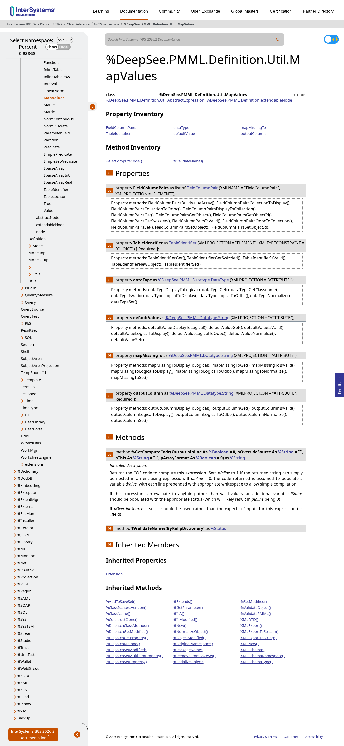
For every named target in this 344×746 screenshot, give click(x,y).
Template (33, 379)
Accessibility (314, 737)
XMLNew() (249, 643)
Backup (23, 717)
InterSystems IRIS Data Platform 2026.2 (34, 24)
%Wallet (24, 661)
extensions (34, 464)
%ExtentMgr (28, 499)
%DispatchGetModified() (127, 631)
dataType (181, 127)
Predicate (52, 147)
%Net (21, 562)
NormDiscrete (56, 125)
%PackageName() (188, 649)
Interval (50, 83)
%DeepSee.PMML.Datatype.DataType (193, 280)
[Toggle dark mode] (331, 39)
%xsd (21, 710)
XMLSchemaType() (256, 661)
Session (27, 344)
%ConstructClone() (122, 619)
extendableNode (50, 224)
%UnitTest (26, 654)
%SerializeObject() (188, 661)
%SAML (23, 598)
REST (29, 323)
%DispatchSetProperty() (126, 661)
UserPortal (34, 428)
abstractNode (47, 217)
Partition (51, 139)
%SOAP (23, 605)
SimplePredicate (58, 154)
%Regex (24, 590)
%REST (23, 583)
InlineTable (53, 69)
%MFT (22, 548)
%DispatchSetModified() (126, 649)
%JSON (23, 534)
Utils (36, 273)
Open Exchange (205, 11)
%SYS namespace (106, 24)
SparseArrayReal (58, 182)
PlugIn (30, 287)
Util (173, 24)
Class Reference (78, 24)
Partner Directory (318, 11)
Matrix (49, 111)
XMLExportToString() (258, 637)
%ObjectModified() (189, 637)
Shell (25, 351)
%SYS (21, 619)
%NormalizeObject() (190, 631)
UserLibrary (35, 421)
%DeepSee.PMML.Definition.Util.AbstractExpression (155, 100)
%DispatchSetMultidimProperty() (134, 655)
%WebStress (28, 668)
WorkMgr (29, 450)
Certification (281, 11)
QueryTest (30, 316)
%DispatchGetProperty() (127, 637)
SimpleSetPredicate (60, 161)
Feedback (339, 383)
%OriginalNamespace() (193, 643)
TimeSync (29, 407)
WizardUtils (31, 442)
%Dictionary (27, 471)
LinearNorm (54, 90)
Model (38, 245)
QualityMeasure (39, 294)
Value (48, 210)
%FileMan (25, 513)
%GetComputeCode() (124, 160)
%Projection (27, 576)
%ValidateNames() (189, 160)
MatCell (50, 104)
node (40, 231)
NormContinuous (59, 118)
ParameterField (57, 132)
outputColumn (253, 133)
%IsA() (178, 613)
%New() (180, 625)
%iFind (23, 696)
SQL (28, 337)
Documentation (134, 11)
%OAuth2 (25, 569)
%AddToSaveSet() (121, 601)
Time (29, 400)
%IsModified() (185, 619)
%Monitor (26, 555)
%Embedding (28, 485)
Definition (160, 24)
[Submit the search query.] (278, 39)
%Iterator (25, 527)
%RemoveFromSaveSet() (194, 655)
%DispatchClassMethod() (127, 625)
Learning (101, 11)
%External (26, 506)
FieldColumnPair (202, 188)
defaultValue (184, 133)
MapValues (186, 24)
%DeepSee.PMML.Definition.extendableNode (249, 100)
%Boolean (219, 452)
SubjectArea (31, 358)
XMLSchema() (252, 649)
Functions (52, 62)
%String (286, 452)
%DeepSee (132, 24)
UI (34, 266)
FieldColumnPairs (121, 127)
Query (30, 302)
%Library (25, 541)
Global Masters (245, 11)
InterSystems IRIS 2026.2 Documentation (34, 735)
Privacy (259, 737)
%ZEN (22, 689)
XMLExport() (251, 625)
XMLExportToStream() (259, 631)
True (47, 203)
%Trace (23, 647)
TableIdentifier (56, 189)
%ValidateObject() (255, 607)
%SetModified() (253, 601)
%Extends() (182, 601)
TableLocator (55, 196)
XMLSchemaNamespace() (262, 655)
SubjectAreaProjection (40, 365)
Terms (272, 737)
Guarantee (291, 737)
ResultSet (29, 330)
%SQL (22, 612)
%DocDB (24, 478)
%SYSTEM (25, 626)
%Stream (25, 633)
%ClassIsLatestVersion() (126, 607)
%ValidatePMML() (255, 613)
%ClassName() (118, 613)
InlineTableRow (57, 76)
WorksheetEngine (36, 457)
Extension (114, 573)
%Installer (26, 520)
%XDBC (23, 675)
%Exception (27, 492)
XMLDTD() (249, 619)
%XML (22, 682)
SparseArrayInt (57, 175)
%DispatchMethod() (123, 643)
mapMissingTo (253, 127)
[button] (109, 173)
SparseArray (54, 168)
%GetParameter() (188, 607)
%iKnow (24, 703)
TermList (28, 386)
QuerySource (32, 309)
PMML (146, 24)
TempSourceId (33, 372)
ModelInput (38, 252)
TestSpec (28, 393)
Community (169, 11)
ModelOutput (40, 259)
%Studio (24, 640)
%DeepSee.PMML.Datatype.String (197, 317)
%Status (218, 528)
